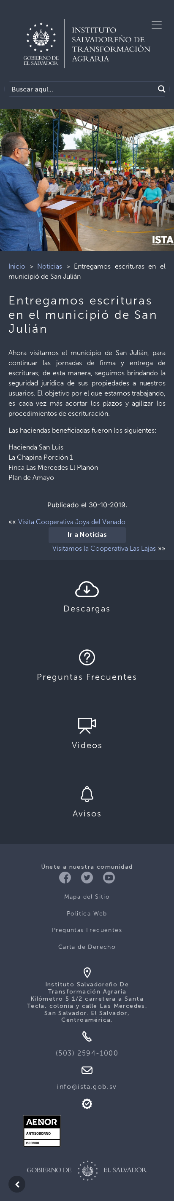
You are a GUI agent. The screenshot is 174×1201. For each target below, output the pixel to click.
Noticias (49, 266)
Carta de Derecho (87, 947)
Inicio (16, 266)
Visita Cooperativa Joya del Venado (71, 522)
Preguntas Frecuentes (87, 930)
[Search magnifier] (162, 89)
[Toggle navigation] (156, 25)
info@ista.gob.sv (87, 1087)
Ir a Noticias (87, 535)
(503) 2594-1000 (87, 1053)
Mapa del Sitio (87, 896)
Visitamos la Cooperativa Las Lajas (104, 548)
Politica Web (87, 913)
